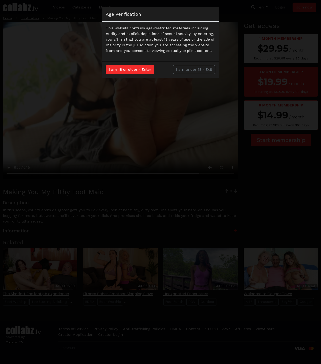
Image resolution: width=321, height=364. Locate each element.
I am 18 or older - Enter (130, 69)
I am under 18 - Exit (194, 69)
